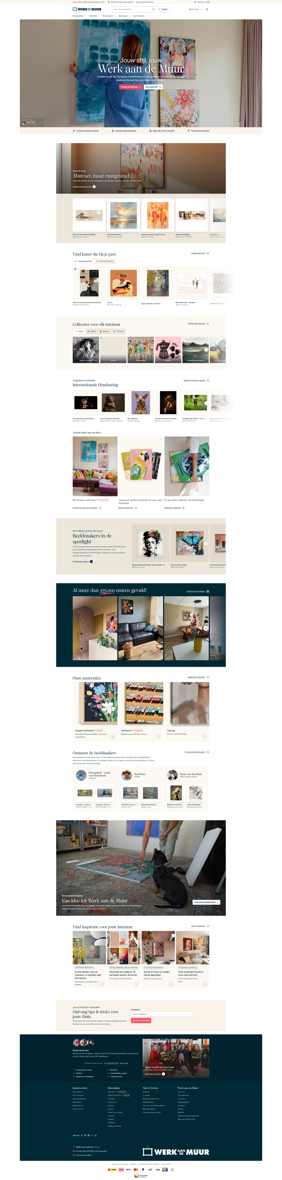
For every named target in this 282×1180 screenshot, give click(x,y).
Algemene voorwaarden (120, 1164)
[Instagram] (82, 1135)
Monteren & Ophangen (85, 1076)
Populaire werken (85, 261)
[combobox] (131, 9)
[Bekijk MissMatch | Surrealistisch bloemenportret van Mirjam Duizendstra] (191, 615)
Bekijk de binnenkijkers (196, 591)
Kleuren (106, 331)
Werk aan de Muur (188, 1088)
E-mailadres (136, 1009)
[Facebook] (89, 1135)
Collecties (93, 16)
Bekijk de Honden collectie (194, 380)
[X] (92, 1135)
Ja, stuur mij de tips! (141, 1020)
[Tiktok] (96, 1135)
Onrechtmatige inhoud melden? (149, 1164)
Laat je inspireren (198, 926)
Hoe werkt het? (152, 87)
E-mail (125, 1063)
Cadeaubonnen (116, 1076)
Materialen (123, 16)
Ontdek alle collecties (196, 323)
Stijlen (93, 331)
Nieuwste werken (106, 261)
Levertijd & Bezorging (118, 1073)
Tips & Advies (138, 16)
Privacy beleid (165, 1164)
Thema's (120, 331)
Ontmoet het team (153, 1074)
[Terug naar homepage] (87, 9)
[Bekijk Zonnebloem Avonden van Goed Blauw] (107, 631)
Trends (80, 331)
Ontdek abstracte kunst (82, 187)
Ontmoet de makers (81, 561)
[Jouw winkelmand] (207, 9)
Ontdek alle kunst (198, 253)
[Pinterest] (85, 1135)
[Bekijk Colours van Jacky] (131, 608)
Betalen (79, 1073)
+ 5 (40, 123)
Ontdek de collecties (129, 87)
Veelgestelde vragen (84, 1070)
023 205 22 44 (113, 1063)
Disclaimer (133, 1164)
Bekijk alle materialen (196, 677)
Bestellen (113, 1070)
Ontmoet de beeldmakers (195, 752)
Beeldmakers (108, 16)
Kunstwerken (78, 16)
